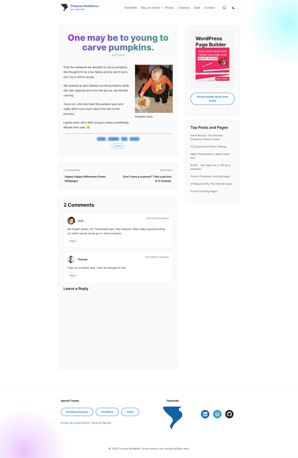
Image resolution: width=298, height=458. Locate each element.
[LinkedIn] (205, 414)
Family (101, 139)
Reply (73, 241)
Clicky (130, 411)
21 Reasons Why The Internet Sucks (211, 183)
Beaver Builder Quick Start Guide (212, 98)
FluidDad (113, 139)
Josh (81, 220)
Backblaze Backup (77, 411)
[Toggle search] (224, 8)
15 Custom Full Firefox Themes (208, 146)
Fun (124, 139)
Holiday (134, 139)
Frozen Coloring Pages (203, 191)
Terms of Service (101, 422)
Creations (184, 7)
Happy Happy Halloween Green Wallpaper (85, 179)
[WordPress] (217, 414)
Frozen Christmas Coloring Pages (210, 176)
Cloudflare (107, 411)
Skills (197, 7)
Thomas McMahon (84, 6)
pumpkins (118, 146)
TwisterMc (130, 7)
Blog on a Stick (150, 7)
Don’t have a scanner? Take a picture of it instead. (147, 179)
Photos (169, 7)
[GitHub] (229, 414)
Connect (209, 7)
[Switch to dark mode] (233, 7)
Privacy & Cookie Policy (75, 422)
